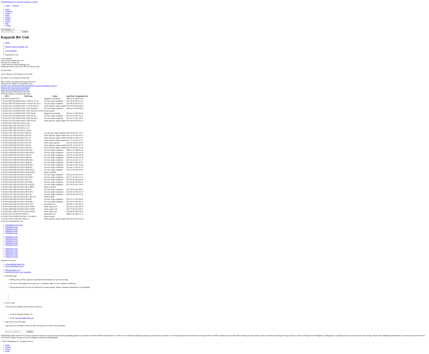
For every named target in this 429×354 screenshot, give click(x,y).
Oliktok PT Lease (11, 255)
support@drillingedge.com (24, 318)
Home (7, 9)
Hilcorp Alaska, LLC (12, 270)
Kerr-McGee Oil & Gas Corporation (18, 272)
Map (7, 23)
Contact (8, 25)
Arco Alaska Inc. (11, 51)
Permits (8, 17)
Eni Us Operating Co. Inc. (14, 266)
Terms (7, 351)
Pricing (7, 19)
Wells (7, 15)
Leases (7, 13)
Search (7, 21)
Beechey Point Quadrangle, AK (16, 47)
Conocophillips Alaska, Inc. (15, 264)
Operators (8, 11)
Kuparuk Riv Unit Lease (14, 225)
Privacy (8, 349)
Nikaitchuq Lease (11, 227)
